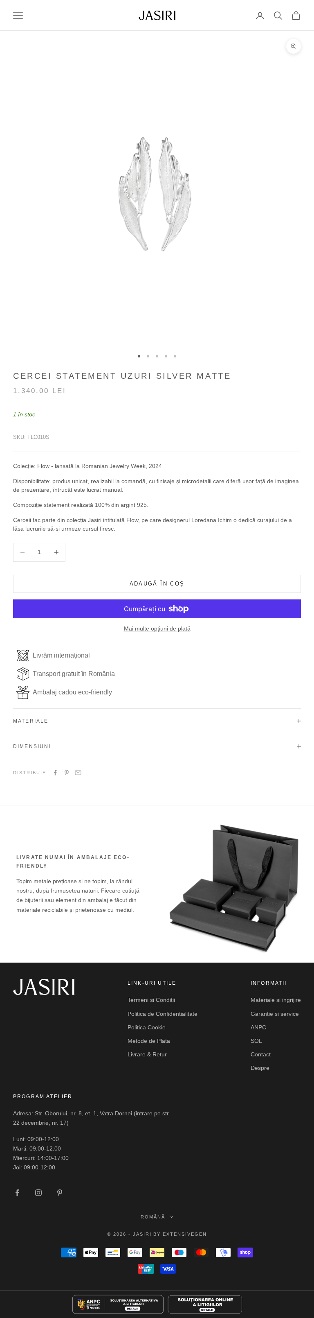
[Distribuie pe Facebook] (55, 772)
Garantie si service (275, 1014)
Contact (261, 1054)
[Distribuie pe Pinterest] (66, 772)
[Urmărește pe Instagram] (38, 1193)
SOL (256, 1041)
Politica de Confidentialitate (162, 1014)
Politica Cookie (147, 1027)
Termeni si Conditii (151, 1000)
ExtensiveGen (185, 1234)
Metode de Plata (149, 1041)
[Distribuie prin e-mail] (78, 772)
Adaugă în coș (157, 584)
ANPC (258, 1027)
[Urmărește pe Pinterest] (60, 1193)
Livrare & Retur (147, 1054)
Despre (260, 1068)
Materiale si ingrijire (276, 1000)
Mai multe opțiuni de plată (157, 628)
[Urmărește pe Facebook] (17, 1193)
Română (153, 1216)
